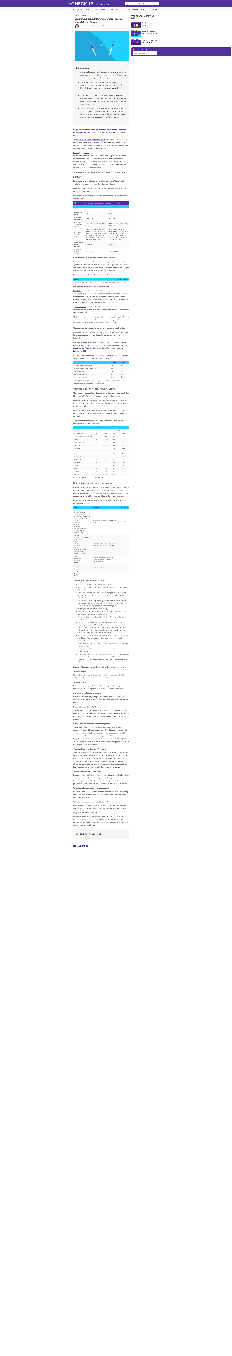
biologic (112, 816)
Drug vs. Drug (81, 15)
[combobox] (145, 53)
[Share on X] (79, 846)
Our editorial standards (87, 833)
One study (77, 291)
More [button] (154, 9)
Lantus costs (83, 355)
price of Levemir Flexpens (82, 348)
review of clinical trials (82, 710)
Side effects (100, 132)
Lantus (86, 153)
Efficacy (115, 129)
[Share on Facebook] (74, 846)
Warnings (122, 132)
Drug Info (100, 9)
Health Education (81, 9)
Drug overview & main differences (85, 129)
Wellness (115, 9)
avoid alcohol (122, 755)
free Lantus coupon (120, 355)
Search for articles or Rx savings (139, 4)
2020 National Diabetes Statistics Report (90, 139)
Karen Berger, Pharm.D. (87, 25)
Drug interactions (111, 132)
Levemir (76, 153)
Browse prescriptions (136, 9)
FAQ (74, 135)
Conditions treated (104, 129)
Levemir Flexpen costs (84, 342)
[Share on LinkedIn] (83, 846)
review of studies (80, 307)
